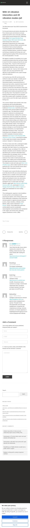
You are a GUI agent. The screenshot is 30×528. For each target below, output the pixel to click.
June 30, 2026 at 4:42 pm (14, 245)
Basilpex (5, 452)
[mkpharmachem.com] (12, 2)
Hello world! (5, 405)
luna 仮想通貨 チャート (14, 243)
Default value (11, 107)
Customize (15, 521)
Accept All (15, 517)
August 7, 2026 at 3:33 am (15, 295)
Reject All (15, 524)
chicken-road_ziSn (8, 431)
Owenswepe (6, 441)
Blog (6, 23)
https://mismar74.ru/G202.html (17, 280)
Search (4, 390)
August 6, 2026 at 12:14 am (15, 276)
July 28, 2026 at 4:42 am (14, 264)
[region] (15, 515)
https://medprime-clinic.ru (15, 299)
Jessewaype (6, 436)
